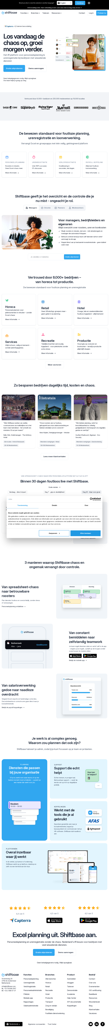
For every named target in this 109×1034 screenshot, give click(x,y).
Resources (93, 998)
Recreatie (49, 990)
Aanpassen (53, 533)
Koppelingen (72, 1006)
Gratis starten (53, 487)
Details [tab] (54, 505)
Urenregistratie (29, 983)
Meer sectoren (54, 365)
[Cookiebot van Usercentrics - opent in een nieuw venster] (91, 499)
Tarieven (45, 13)
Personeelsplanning (31, 979)
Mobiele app (28, 998)
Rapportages (28, 1002)
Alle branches (50, 979)
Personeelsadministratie (33, 990)
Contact (82, 13)
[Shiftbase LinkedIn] (97, 1024)
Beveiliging (49, 1009)
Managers (33, 208)
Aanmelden (71, 979)
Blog (90, 1006)
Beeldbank (93, 994)
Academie (71, 994)
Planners (61, 208)
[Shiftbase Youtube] (91, 1024)
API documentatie (74, 1002)
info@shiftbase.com (9, 986)
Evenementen (94, 986)
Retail (47, 986)
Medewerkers (77, 208)
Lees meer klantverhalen (54, 456)
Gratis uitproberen (14, 68)
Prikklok (26, 994)
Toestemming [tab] (22, 505)
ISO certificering (95, 990)
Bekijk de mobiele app (77, 660)
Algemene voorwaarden (36, 1024)
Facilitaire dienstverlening (55, 1013)
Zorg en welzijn (51, 1006)
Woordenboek (94, 1002)
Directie (47, 208)
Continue (80, 3)
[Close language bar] (89, 3)
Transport (49, 1002)
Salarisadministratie (31, 1006)
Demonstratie (72, 990)
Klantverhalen (94, 1009)
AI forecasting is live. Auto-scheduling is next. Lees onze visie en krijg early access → (54, 8)
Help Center (71, 998)
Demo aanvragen (36, 68)
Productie (49, 998)
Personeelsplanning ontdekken (12, 606)
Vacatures (93, 1013)
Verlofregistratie (30, 986)
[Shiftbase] (9, 12)
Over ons (92, 983)
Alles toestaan (85, 533)
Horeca (48, 983)
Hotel (47, 994)
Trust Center (52, 1024)
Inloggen (70, 983)
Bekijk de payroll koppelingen (12, 707)
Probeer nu (102, 13)
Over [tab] (86, 505)
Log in (91, 13)
